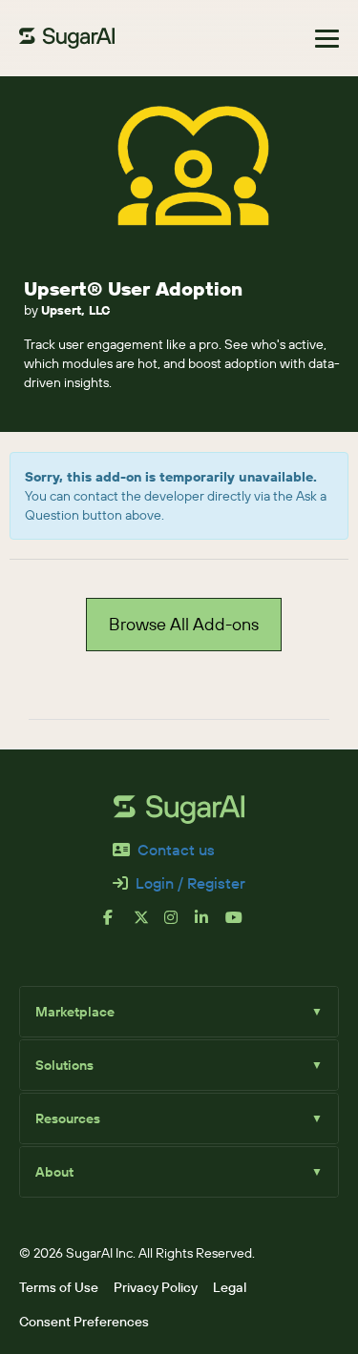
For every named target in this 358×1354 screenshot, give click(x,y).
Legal (229, 1287)
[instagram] (179, 925)
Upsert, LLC (75, 310)
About (179, 1171)
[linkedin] (210, 925)
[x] (149, 925)
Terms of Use (58, 1287)
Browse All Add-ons (184, 624)
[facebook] (118, 925)
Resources (179, 1118)
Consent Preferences (84, 1321)
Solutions (179, 1065)
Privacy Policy (156, 1287)
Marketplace (179, 1011)
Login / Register (190, 882)
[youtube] (240, 925)
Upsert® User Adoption (133, 288)
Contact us (176, 849)
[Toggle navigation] (327, 38)
